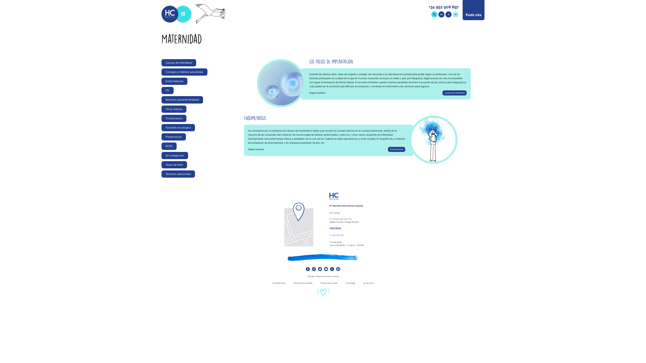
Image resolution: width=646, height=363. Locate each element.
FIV (168, 90)
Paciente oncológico (178, 127)
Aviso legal (350, 283)
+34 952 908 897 (444, 7)
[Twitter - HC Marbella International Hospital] (320, 269)
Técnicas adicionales (178, 174)
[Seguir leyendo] (317, 93)
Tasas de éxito (174, 164)
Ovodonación (174, 118)
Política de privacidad (303, 283)
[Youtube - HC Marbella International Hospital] (326, 269)
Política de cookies (328, 283)
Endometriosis (174, 81)
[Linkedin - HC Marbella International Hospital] (332, 269)
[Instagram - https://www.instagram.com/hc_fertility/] (314, 269)
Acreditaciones (278, 283)
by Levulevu (368, 283)
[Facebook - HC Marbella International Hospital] (308, 269)
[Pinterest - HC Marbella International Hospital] (338, 269)
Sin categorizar (175, 155)
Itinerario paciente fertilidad (182, 99)
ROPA (169, 146)
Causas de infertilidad (179, 62)
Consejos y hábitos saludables (184, 72)
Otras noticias (174, 109)
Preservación (174, 136)
